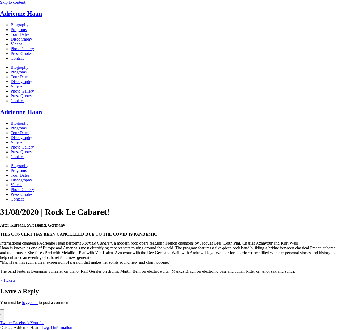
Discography (21, 39)
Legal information (57, 327)
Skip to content (12, 2)
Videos (16, 44)
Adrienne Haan (21, 13)
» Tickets (7, 280)
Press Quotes (21, 53)
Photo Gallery (22, 48)
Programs (19, 29)
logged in (30, 302)
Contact (17, 58)
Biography (19, 25)
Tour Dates (20, 34)
